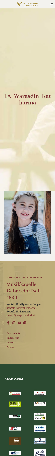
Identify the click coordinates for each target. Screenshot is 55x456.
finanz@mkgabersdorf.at (21, 315)
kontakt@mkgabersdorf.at (22, 307)
